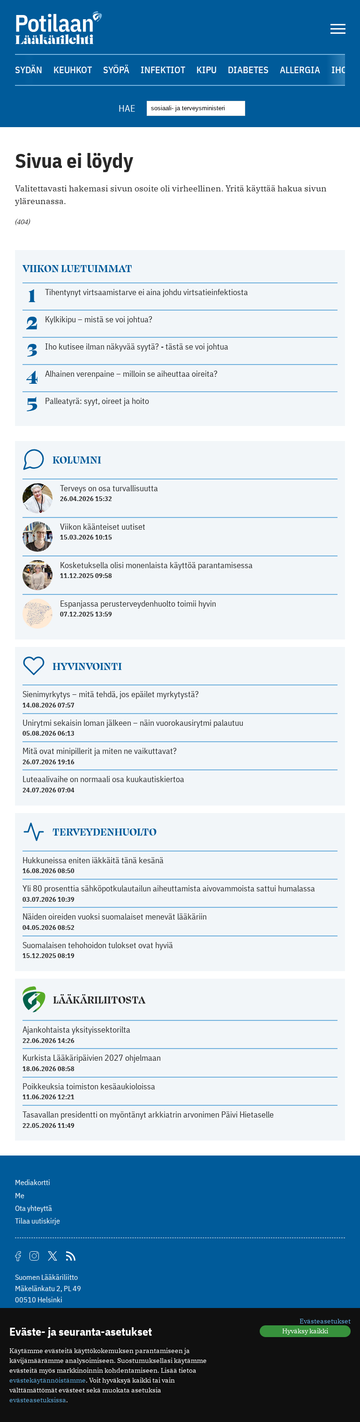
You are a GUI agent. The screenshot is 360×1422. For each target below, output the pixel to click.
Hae (127, 108)
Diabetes (248, 70)
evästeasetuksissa (37, 1400)
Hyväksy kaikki (305, 1331)
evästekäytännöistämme (47, 1380)
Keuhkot (72, 70)
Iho (339, 70)
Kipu (206, 70)
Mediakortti (32, 1182)
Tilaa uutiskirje (37, 1220)
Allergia (300, 70)
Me (19, 1195)
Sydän (28, 70)
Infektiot (163, 70)
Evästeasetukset (325, 1321)
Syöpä (116, 70)
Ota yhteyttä (33, 1208)
